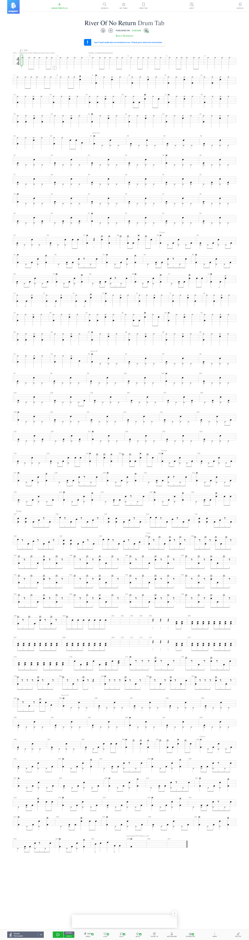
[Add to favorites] (110, 30)
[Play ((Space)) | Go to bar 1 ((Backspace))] (58, 934)
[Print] (146, 30)
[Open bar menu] (54, 68)
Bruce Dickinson (124, 35)
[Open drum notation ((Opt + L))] (103, 30)
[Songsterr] (13, 7)
